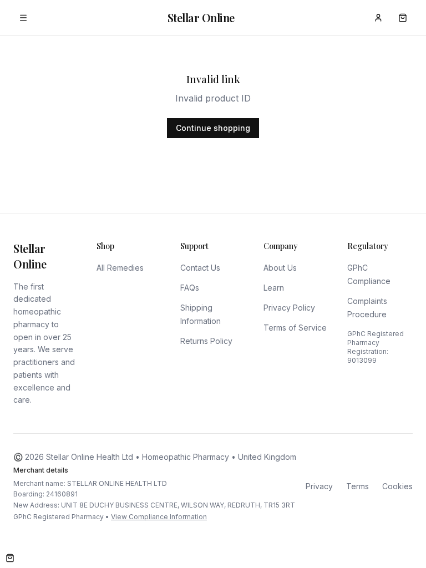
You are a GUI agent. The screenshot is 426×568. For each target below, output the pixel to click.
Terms (357, 486)
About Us (280, 267)
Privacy (319, 486)
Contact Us (200, 267)
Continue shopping (213, 128)
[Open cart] (10, 558)
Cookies (397, 486)
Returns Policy (206, 341)
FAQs (189, 287)
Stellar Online (201, 17)
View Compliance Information (159, 517)
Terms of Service (295, 327)
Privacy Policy (289, 307)
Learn (273, 287)
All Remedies (120, 267)
